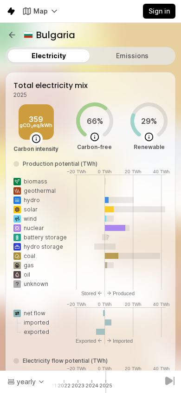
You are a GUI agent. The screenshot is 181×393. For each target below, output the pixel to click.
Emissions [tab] (132, 56)
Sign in (159, 11)
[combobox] (26, 381)
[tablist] (90, 56)
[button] (12, 35)
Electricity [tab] (49, 56)
